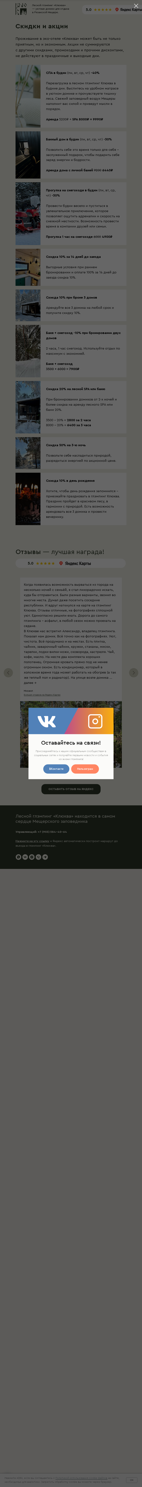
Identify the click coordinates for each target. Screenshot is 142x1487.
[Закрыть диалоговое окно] (136, 6)
